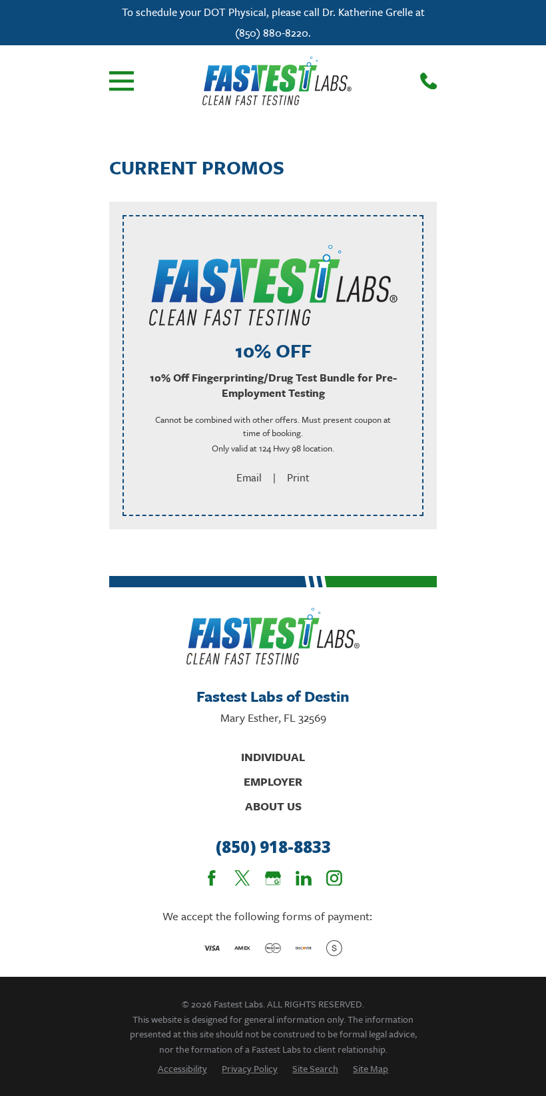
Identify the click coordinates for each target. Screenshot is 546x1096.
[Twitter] (242, 878)
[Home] (277, 81)
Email (249, 477)
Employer (273, 781)
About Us (273, 806)
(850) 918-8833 (273, 847)
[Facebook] (212, 878)
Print (298, 477)
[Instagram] (334, 878)
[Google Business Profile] (273, 878)
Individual (273, 756)
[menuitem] (182, 1068)
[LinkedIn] (304, 878)
